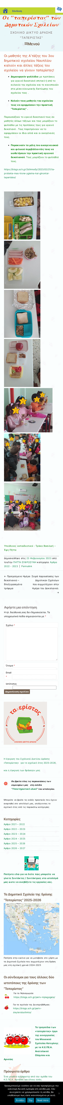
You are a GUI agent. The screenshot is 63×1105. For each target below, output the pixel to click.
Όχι (30, 1100)
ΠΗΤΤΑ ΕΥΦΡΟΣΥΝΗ (24, 562)
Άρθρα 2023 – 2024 (15, 834)
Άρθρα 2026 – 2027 (14, 848)
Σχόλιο (10, 625)
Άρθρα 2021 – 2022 (14, 824)
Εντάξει (20, 1100)
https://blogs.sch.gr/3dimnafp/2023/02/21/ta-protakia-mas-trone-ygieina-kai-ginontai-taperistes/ (29, 173)
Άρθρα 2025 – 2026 (14, 843)
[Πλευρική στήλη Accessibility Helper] (59, 9)
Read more (42, 1100)
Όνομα (10, 665)
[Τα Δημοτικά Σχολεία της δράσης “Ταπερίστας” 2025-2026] (31, 954)
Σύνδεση (17, 11)
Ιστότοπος (11, 683)
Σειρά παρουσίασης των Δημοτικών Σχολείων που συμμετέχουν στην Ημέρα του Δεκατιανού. (45, 584)
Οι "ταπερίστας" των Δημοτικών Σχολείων (31, 21)
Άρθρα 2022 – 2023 (14, 829)
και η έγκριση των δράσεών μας (22, 770)
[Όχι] (59, 1093)
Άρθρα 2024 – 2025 (14, 838)
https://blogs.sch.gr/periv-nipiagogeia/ (34, 997)
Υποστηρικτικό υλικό (24, 789)
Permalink (26, 566)
